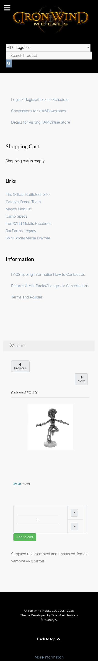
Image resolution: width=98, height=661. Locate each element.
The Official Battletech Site (27, 194)
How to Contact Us (69, 274)
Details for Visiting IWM (30, 122)
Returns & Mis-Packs (28, 286)
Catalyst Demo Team (23, 202)
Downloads (56, 111)
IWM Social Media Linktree (28, 238)
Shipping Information (35, 274)
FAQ (14, 274)
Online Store (59, 122)
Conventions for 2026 (29, 111)
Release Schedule (53, 99)
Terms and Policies (27, 297)
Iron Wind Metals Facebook (29, 223)
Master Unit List (18, 209)
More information (49, 657)
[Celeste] (50, 427)
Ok (5, 649)
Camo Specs (16, 216)
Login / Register (24, 99)
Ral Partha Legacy (21, 231)
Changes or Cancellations (67, 286)
